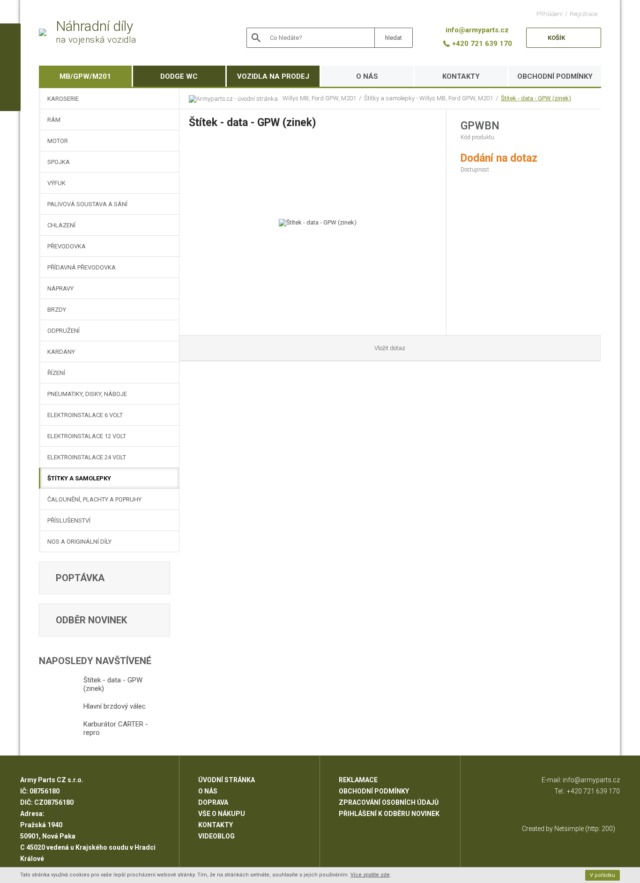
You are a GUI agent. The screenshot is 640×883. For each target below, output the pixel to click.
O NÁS (367, 76)
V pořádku (602, 875)
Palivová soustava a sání (87, 204)
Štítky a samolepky (79, 478)
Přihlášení (549, 13)
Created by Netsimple (553, 828)
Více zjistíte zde (370, 875)
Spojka (58, 161)
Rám (53, 119)
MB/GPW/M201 (85, 76)
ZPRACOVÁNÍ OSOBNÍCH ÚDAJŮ (389, 802)
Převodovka (66, 246)
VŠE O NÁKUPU (221, 813)
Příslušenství (68, 520)
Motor (57, 140)
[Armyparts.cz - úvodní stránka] (236, 98)
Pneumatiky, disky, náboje (87, 393)
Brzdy (56, 309)
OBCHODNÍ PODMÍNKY (555, 76)
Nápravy (60, 288)
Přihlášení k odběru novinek (389, 813)
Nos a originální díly (79, 541)
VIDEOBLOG (216, 836)
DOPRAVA (213, 802)
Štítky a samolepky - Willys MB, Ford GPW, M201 (428, 98)
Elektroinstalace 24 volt (86, 457)
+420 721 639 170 (593, 791)
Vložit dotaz (389, 348)
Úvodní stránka (226, 780)
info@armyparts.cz (591, 780)
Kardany (61, 351)
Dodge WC (179, 76)
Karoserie (63, 98)
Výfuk (56, 183)
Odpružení (63, 330)
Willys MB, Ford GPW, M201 (319, 98)
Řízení (56, 372)
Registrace (583, 13)
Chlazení (61, 225)
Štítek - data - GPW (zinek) (536, 98)
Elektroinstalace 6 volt (85, 415)
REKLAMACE (358, 780)
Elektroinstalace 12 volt (86, 436)
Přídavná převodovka (81, 267)
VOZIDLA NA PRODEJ (273, 76)
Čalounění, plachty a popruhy (94, 499)
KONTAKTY (461, 76)
